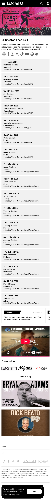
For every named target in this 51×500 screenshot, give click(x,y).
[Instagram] (12, 54)
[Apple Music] (36, 54)
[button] (47, 3)
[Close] (41, 487)
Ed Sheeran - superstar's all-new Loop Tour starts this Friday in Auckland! (22, 318)
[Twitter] (17, 54)
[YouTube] (27, 54)
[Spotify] (32, 54)
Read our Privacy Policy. (11, 494)
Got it (34, 492)
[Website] (4, 54)
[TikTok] (22, 54)
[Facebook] (8, 54)
